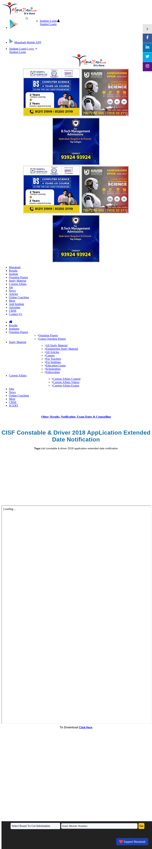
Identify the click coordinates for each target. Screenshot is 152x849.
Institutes (14, 328)
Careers (50, 355)
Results (13, 270)
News (12, 290)
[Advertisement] (76, 478)
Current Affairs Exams (66, 385)
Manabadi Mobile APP (27, 42)
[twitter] (147, 57)
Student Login (48, 24)
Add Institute (16, 304)
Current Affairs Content (66, 378)
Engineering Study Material (62, 348)
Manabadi (15, 267)
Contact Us (15, 314)
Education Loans (56, 365)
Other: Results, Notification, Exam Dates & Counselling (76, 416)
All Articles (52, 352)
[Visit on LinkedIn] (147, 47)
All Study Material (56, 345)
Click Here (85, 727)
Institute (13, 274)
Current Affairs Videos (66, 382)
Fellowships (53, 372)
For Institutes (53, 362)
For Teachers (53, 358)
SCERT (14, 405)
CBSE (12, 310)
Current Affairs (18, 284)
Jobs (11, 388)
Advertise (14, 307)
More (12, 300)
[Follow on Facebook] (147, 38)
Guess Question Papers (52, 338)
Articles (13, 294)
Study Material (17, 280)
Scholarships (53, 368)
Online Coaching (19, 297)
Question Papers (18, 277)
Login (31, 48)
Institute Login (48, 20)
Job (11, 287)
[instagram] (147, 66)
